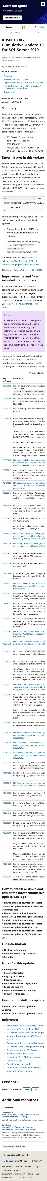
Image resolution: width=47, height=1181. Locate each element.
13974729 (7, 543)
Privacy (17, 1170)
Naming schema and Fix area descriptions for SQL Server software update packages (24, 1057)
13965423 (7, 505)
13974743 (7, 813)
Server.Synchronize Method (32, 394)
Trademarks (7, 1177)
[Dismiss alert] (43, 4)
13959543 (7, 694)
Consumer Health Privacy (12, 1174)
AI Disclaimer (7, 1167)
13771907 (7, 593)
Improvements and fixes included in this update (24, 82)
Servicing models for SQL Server (22, 1050)
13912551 (7, 651)
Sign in (42, 27)
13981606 (7, 773)
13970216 (7, 833)
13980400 (7, 518)
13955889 (7, 573)
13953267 (7, 460)
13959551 (7, 641)
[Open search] (35, 27)
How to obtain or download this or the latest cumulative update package (22, 87)
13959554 (7, 533)
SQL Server (13, 33)
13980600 (7, 618)
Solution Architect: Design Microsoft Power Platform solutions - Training (20, 1115)
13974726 (7, 644)
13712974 (7, 553)
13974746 (7, 877)
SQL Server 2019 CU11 (31, 270)
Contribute (6, 1170)
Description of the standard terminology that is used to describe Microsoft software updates (24, 1067)
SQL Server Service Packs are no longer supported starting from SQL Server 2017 (25, 1036)
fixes (33, 121)
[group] (23, 630)
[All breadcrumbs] (4, 33)
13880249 (7, 470)
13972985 (7, 661)
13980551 (7, 823)
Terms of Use (33, 1174)
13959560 (7, 723)
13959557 (7, 803)
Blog (36, 1167)
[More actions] (43, 33)
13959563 (7, 684)
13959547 (7, 493)
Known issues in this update (16, 79)
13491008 (7, 483)
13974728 (7, 864)
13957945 (7, 398)
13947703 (7, 793)
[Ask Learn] (38, 33)
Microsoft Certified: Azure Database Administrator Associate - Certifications (19, 1128)
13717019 (7, 563)
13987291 (7, 408)
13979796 (7, 762)
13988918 (7, 742)
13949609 (7, 386)
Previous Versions (23, 1167)
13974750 (7, 583)
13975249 (7, 783)
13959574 (7, 603)
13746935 (7, 418)
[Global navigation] (2, 27)
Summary (8, 76)
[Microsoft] (23, 27)
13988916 (7, 732)
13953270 (7, 752)
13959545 (7, 631)
